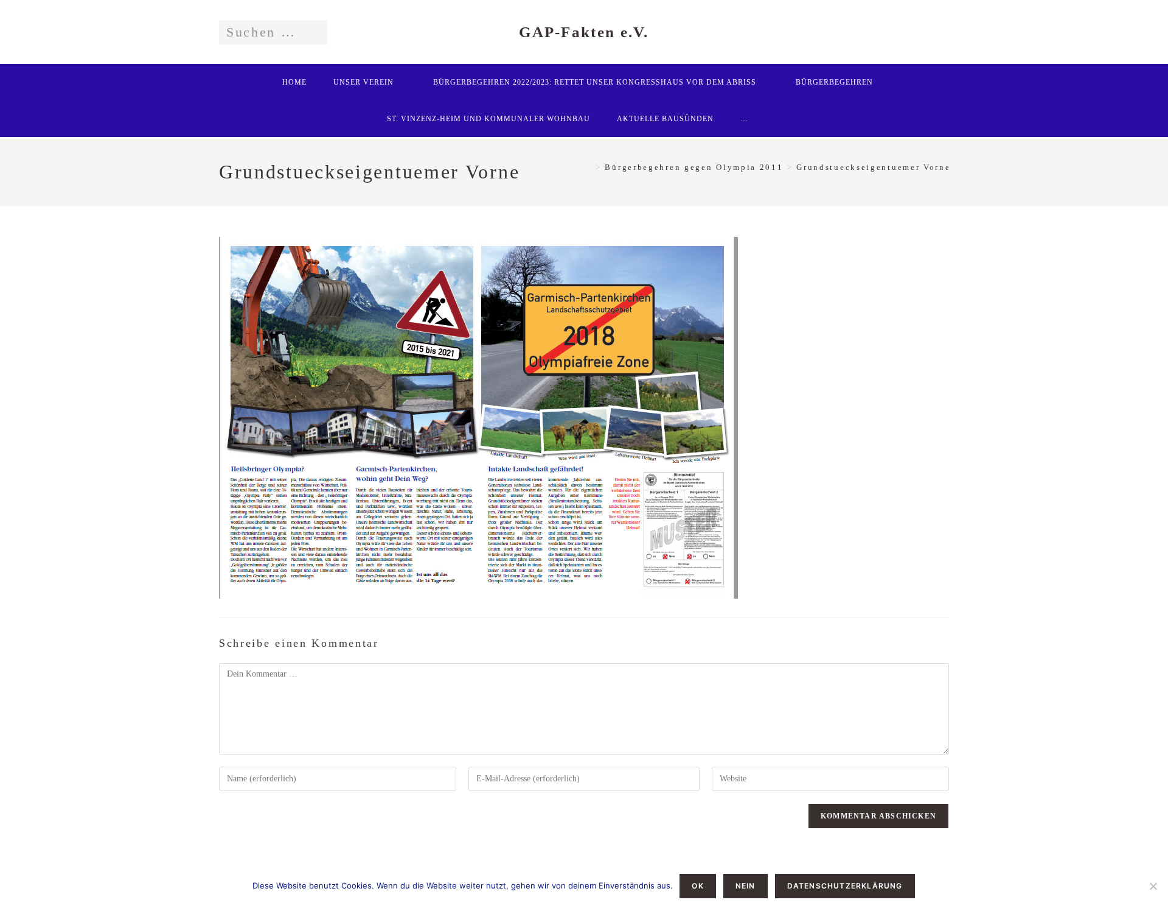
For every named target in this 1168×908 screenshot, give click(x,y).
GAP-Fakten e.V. (584, 32)
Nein (745, 885)
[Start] (588, 167)
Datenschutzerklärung (845, 885)
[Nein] (1153, 886)
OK (697, 885)
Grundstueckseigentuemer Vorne (873, 167)
